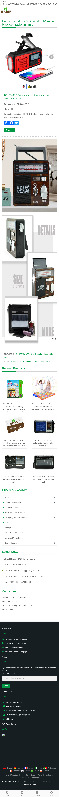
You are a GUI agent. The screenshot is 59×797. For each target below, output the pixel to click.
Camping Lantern (12, 507)
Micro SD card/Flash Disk (15, 512)
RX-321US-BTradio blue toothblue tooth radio (30, 361)
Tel (22, 795)
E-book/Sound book (13, 502)
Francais (31, 768)
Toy (6, 523)
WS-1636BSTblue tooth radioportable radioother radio (13, 479)
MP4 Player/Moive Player (15, 533)
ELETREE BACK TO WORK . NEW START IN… (24, 576)
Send (6, 686)
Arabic (36, 771)
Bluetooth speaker (12, 543)
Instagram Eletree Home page (16, 652)
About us (14, 775)
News (32, 775)
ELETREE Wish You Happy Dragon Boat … (22, 570)
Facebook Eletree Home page (16, 639)
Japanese (16, 771)
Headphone (10, 528)
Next (51, 57)
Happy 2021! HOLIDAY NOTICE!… (19, 582)
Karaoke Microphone (14, 538)
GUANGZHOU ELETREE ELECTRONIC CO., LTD (37, 782)
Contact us (25, 778)
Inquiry (11, 130)
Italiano (40, 768)
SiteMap (35, 778)
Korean (27, 771)
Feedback (49, 775)
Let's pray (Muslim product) (16, 517)
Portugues (51, 768)
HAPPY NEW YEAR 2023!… (16, 565)
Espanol (20, 768)
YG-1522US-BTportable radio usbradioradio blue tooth (43, 479)
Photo (39, 775)
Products (19, 21)
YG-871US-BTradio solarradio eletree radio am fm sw (43, 443)
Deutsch (10, 768)
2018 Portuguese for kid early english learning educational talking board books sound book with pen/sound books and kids (13, 409)
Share (7, 795)
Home (6, 21)
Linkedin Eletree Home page (15, 643)
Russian (45, 771)
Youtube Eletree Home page (15, 648)
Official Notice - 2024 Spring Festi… (19, 559)
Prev (7, 57)
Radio (7, 497)
